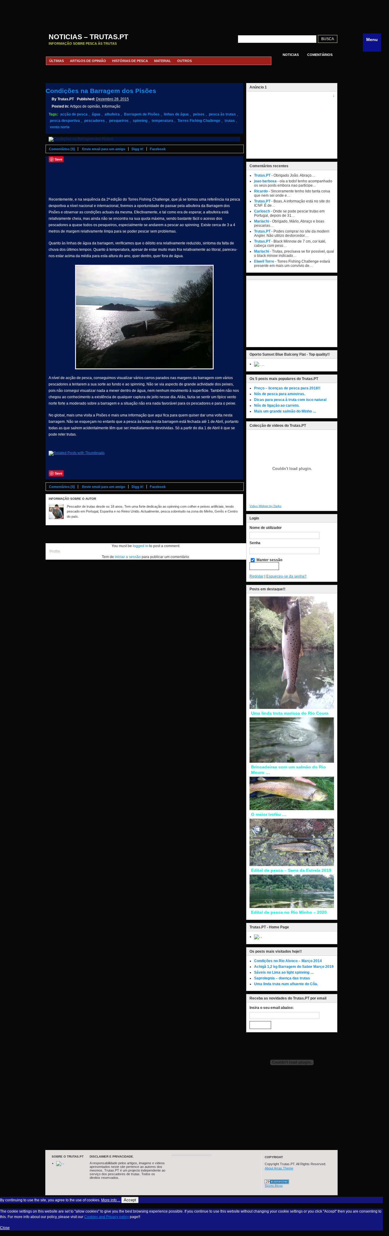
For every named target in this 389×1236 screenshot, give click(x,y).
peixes (199, 114)
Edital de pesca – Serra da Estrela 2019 (291, 870)
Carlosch (262, 211)
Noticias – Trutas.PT (88, 37)
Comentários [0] (62, 149)
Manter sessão (269, 560)
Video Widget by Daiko (265, 506)
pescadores (94, 121)
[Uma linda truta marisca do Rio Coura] (292, 708)
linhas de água (176, 114)
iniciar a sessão (128, 557)
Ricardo (261, 191)
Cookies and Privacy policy (106, 1217)
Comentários (319, 55)
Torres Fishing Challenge (198, 121)
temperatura (162, 121)
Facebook (158, 149)
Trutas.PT (262, 175)
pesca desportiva (65, 121)
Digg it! (137, 149)
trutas (230, 121)
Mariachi (261, 221)
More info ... (110, 1200)
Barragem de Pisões (142, 114)
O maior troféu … (268, 814)
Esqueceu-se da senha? (286, 576)
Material (162, 61)
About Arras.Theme (279, 1168)
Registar (256, 576)
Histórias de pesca (130, 61)
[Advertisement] (191, 13)
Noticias (291, 55)
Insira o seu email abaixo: (272, 1008)
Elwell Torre (264, 261)
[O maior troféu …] (292, 809)
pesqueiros (119, 121)
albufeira (112, 114)
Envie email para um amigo (103, 149)
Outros (184, 61)
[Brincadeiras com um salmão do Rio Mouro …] (292, 761)
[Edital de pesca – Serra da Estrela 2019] (292, 865)
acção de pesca (74, 114)
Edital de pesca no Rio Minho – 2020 (289, 912)
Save (58, 159)
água (96, 114)
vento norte (60, 127)
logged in (140, 546)
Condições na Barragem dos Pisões (101, 90)
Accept (130, 1200)
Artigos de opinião (88, 61)
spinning (140, 121)
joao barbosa (265, 181)
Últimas (56, 61)
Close (5, 1228)
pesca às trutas (222, 114)
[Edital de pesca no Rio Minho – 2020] (292, 907)
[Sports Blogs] (277, 1183)
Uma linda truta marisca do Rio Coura (290, 713)
